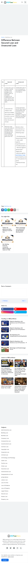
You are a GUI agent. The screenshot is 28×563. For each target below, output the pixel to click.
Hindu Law (4, 466)
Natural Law (4, 493)
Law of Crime (4, 482)
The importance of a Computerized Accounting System (18, 335)
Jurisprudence (4, 477)
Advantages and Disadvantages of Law (18, 348)
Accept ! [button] (5, 560)
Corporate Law (5, 452)
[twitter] (20, 312)
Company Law (5, 438)
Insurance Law (5, 468)
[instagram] (7, 312)
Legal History (4, 491)
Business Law (4, 435)
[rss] (21, 548)
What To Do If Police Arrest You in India (6, 387)
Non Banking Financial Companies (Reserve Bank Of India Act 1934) (7, 247)
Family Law (4, 463)
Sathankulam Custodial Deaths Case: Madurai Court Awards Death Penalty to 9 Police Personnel (20, 389)
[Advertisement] (14, 20)
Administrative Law (6, 430)
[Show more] (17, 210)
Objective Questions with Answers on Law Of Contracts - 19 (17, 323)
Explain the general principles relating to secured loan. (7, 230)
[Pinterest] (11, 210)
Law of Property (5, 488)
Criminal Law (4, 455)
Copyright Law (5, 449)
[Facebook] (2, 210)
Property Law (4, 499)
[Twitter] (5, 210)
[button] (2, 2)
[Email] (14, 210)
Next (23, 300)
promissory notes (20, 155)
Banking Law (8, 37)
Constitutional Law (6, 444)
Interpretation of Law (7, 474)
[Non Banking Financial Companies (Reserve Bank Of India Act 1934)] (7, 238)
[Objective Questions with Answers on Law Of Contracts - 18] (5, 329)
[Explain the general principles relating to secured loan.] (7, 222)
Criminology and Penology (8, 457)
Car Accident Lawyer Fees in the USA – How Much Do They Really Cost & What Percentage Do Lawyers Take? (20, 372)
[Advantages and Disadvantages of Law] (5, 349)
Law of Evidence (5, 485)
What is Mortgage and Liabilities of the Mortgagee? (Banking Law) (20, 230)
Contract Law (4, 446)
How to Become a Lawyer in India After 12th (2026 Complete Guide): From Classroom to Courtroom (7, 371)
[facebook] (7, 309)
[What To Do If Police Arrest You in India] (7, 381)
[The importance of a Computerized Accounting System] (5, 336)
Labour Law (4, 480)
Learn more (11, 556)
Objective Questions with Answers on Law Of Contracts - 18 (17, 329)
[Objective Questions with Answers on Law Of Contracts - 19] (5, 323)
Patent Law (4, 496)
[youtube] (20, 309)
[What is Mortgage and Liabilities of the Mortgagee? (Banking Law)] (21, 222)
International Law (6, 471)
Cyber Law (4, 460)
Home (2, 37)
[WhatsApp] (8, 210)
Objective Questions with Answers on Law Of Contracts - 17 (18, 342)
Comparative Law (6, 441)
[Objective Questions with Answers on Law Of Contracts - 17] (5, 343)
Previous (5, 300)
